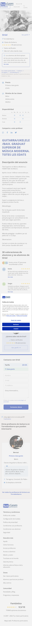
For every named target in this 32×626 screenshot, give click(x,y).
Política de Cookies (11, 315)
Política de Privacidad (22, 315)
